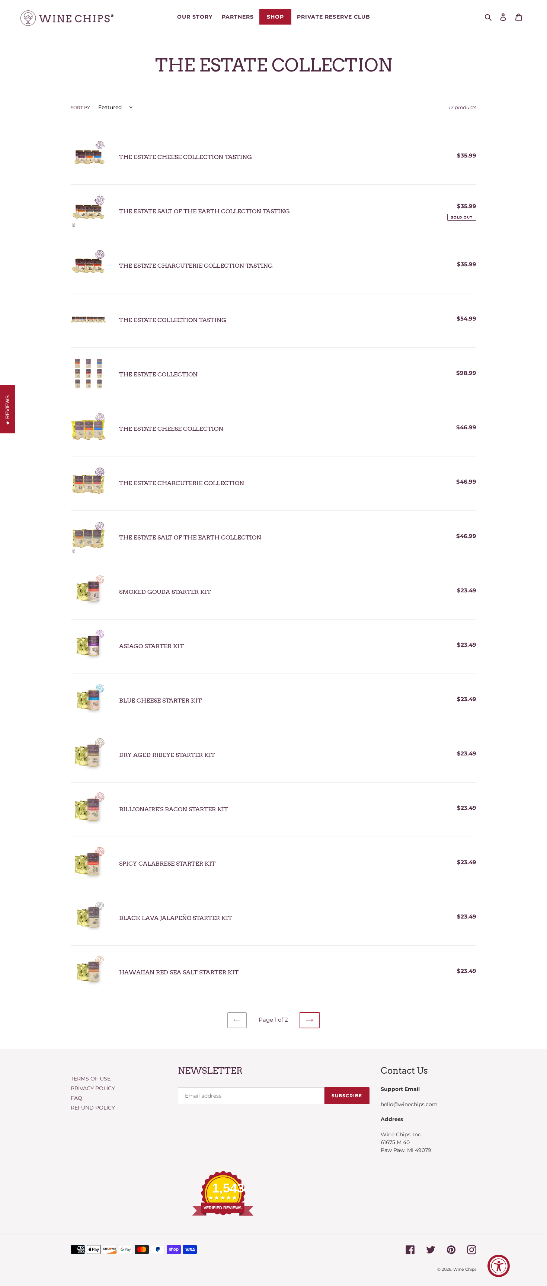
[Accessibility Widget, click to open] (498, 1266)
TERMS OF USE (91, 1078)
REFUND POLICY (93, 1107)
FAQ (76, 1098)
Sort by (80, 107)
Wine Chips (464, 1269)
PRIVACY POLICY (93, 1088)
